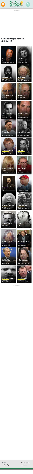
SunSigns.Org (5, 465)
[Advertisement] (16, 386)
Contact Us (24, 465)
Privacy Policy (25, 462)
